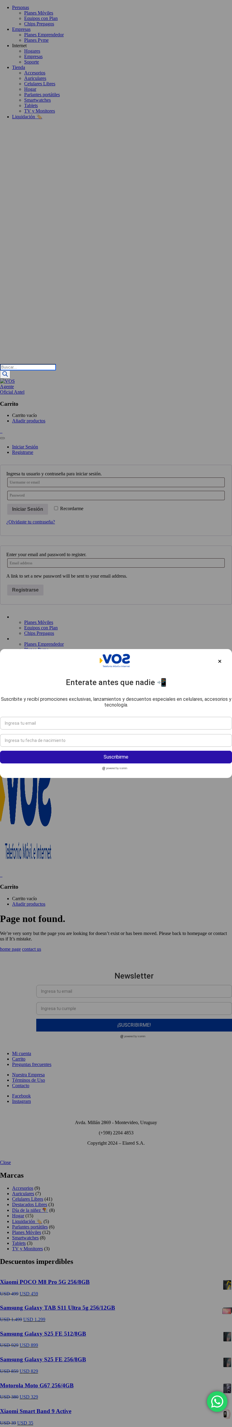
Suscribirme (116, 757)
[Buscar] (5, 374)
